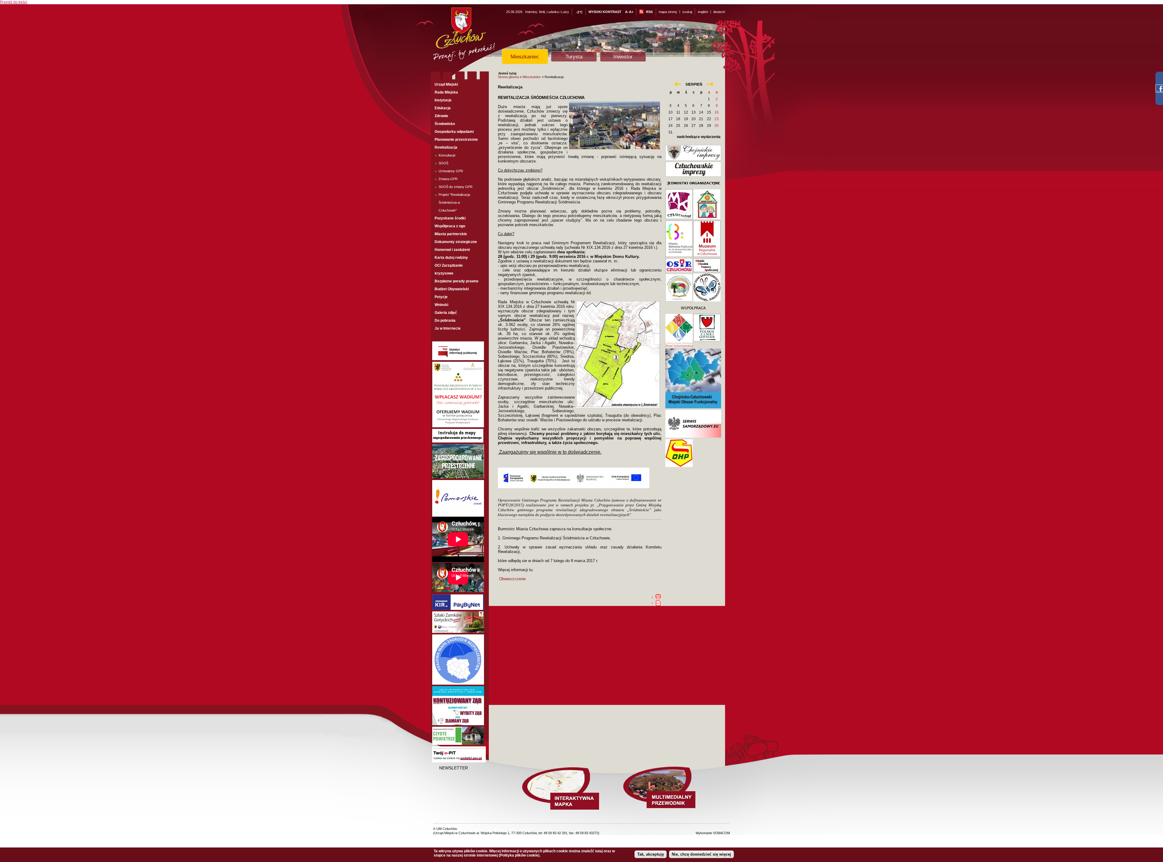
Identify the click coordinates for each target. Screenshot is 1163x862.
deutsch (719, 12)
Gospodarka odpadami (454, 132)
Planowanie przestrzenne (456, 139)
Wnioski (441, 305)
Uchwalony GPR (451, 171)
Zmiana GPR (448, 179)
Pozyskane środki (450, 218)
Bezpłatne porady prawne (457, 281)
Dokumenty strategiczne (456, 242)
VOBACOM (721, 833)
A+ (631, 12)
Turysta (573, 57)
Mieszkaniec (525, 57)
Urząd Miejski (446, 84)
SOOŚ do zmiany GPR (455, 187)
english (703, 12)
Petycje (441, 297)
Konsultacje (447, 155)
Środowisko (445, 124)
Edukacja (443, 108)
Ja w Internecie (448, 328)
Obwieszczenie (512, 579)
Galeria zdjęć (446, 313)
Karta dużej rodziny (451, 257)
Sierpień (693, 84)
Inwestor (623, 57)
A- (627, 12)
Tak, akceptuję (650, 854)
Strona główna (508, 77)
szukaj (687, 12)
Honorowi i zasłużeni (452, 250)
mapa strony (668, 12)
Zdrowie (441, 116)
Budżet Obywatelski (452, 289)
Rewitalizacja (446, 147)
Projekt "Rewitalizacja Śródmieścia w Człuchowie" (454, 202)
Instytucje (443, 100)
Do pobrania (445, 320)
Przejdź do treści (13, 2)
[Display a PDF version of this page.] (658, 603)
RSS (649, 12)
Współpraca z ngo (450, 226)
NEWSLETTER (453, 767)
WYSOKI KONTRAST (604, 12)
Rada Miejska (446, 92)
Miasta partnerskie (451, 234)
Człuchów (475, 37)
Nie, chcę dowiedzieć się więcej (701, 854)
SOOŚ (443, 163)
